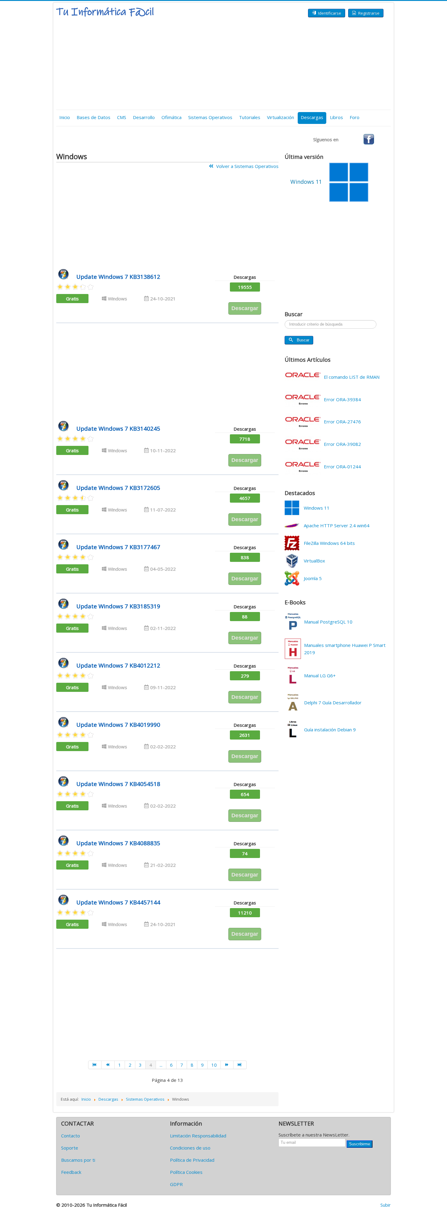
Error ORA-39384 (342, 399)
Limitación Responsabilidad (198, 1136)
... (161, 1065)
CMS (121, 117)
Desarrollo (144, 117)
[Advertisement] (223, 64)
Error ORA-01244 (342, 466)
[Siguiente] (227, 1065)
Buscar (303, 340)
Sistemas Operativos (210, 117)
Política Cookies (186, 1172)
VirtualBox (314, 561)
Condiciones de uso (190, 1148)
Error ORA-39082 (342, 444)
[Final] (240, 1065)
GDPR (176, 1184)
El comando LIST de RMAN (351, 377)
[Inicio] (95, 1065)
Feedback (71, 1172)
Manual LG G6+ (320, 675)
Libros (336, 117)
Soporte (69, 1148)
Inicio (64, 117)
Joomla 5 (313, 578)
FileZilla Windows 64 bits (329, 543)
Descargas (312, 117)
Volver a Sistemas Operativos (247, 166)
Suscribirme (359, 1144)
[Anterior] (108, 1065)
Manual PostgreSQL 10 (328, 622)
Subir (385, 1205)
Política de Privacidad (192, 1160)
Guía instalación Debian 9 (330, 729)
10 (214, 1065)
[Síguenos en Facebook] (368, 139)
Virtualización (280, 117)
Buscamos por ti (78, 1160)
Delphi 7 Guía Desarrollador (333, 702)
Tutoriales (249, 117)
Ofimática (171, 117)
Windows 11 (317, 508)
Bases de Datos (93, 117)
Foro (354, 117)
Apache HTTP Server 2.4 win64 (336, 525)
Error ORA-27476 (342, 422)
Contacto (70, 1136)
